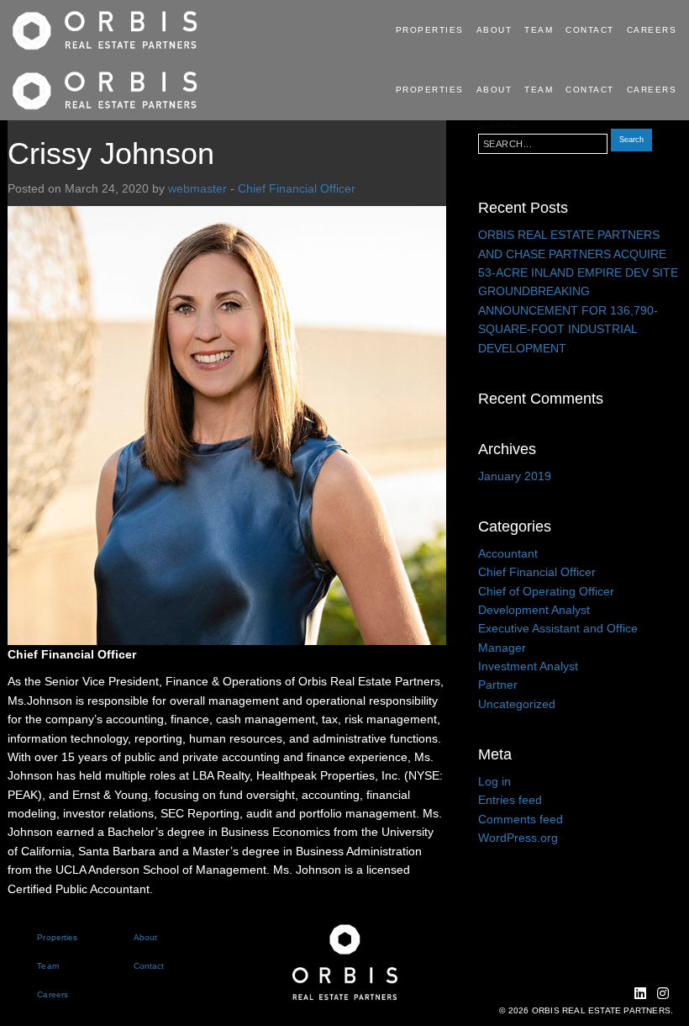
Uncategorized (516, 704)
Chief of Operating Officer (546, 591)
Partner (498, 684)
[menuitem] (432, 30)
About (494, 29)
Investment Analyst (528, 666)
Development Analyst (534, 609)
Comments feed (520, 819)
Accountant (508, 553)
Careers (652, 29)
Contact (589, 29)
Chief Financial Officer (296, 188)
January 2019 (514, 476)
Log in (494, 781)
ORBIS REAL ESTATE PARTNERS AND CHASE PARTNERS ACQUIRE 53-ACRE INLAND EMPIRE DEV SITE (578, 253)
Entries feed (510, 800)
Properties (430, 29)
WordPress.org (518, 837)
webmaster (197, 188)
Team (538, 29)
